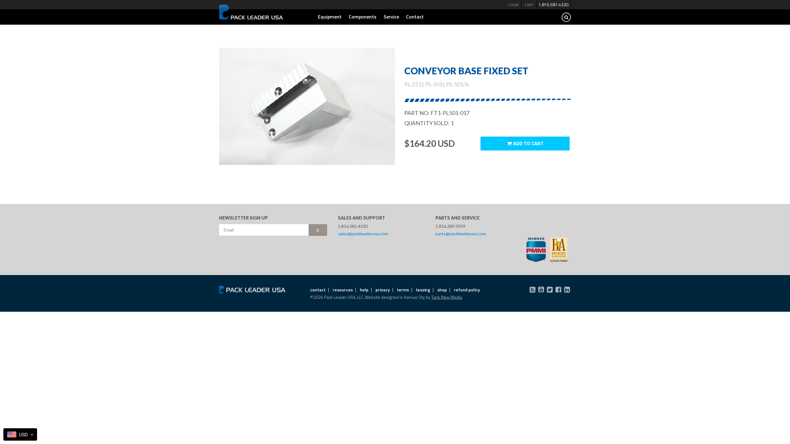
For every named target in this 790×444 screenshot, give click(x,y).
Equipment (330, 16)
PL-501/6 (457, 84)
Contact (415, 16)
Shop (442, 289)
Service (391, 16)
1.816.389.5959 (450, 226)
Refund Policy (467, 289)
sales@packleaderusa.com (363, 233)
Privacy (383, 289)
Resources (343, 289)
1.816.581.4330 (553, 4)
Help (364, 289)
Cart (529, 5)
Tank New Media (446, 297)
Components (362, 16)
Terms (403, 289)
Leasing (423, 289)
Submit (318, 230)
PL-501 (433, 84)
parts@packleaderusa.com (460, 233)
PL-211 (412, 84)
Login (513, 5)
